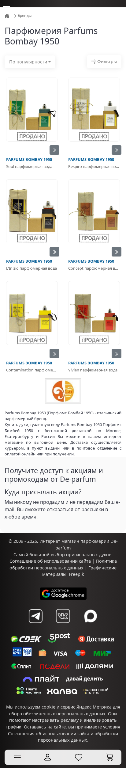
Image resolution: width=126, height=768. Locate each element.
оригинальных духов (88, 554)
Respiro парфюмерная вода (94, 166)
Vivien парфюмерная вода (92, 370)
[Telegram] (35, 616)
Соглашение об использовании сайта (50, 561)
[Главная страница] (7, 15)
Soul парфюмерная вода (29, 166)
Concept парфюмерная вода (94, 268)
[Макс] (90, 616)
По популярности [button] (28, 62)
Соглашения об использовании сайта (48, 733)
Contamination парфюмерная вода (32, 370)
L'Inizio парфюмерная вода (31, 268)
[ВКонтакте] (63, 616)
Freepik (76, 574)
